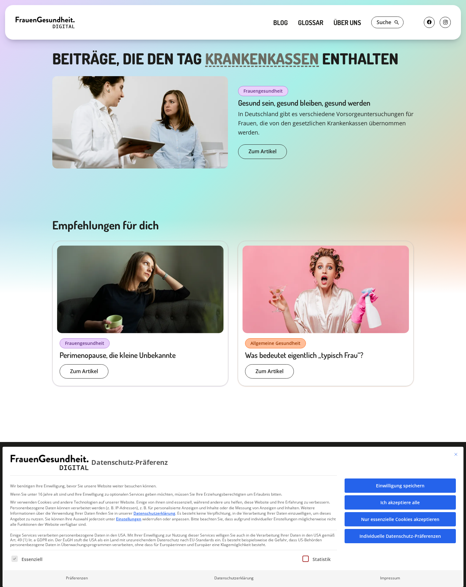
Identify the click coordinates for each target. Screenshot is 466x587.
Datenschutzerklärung (154, 513)
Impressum (390, 578)
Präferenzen (77, 578)
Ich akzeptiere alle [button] (400, 502)
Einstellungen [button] (128, 519)
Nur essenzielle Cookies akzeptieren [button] (400, 519)
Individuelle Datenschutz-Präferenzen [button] (400, 536)
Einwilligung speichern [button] (400, 486)
